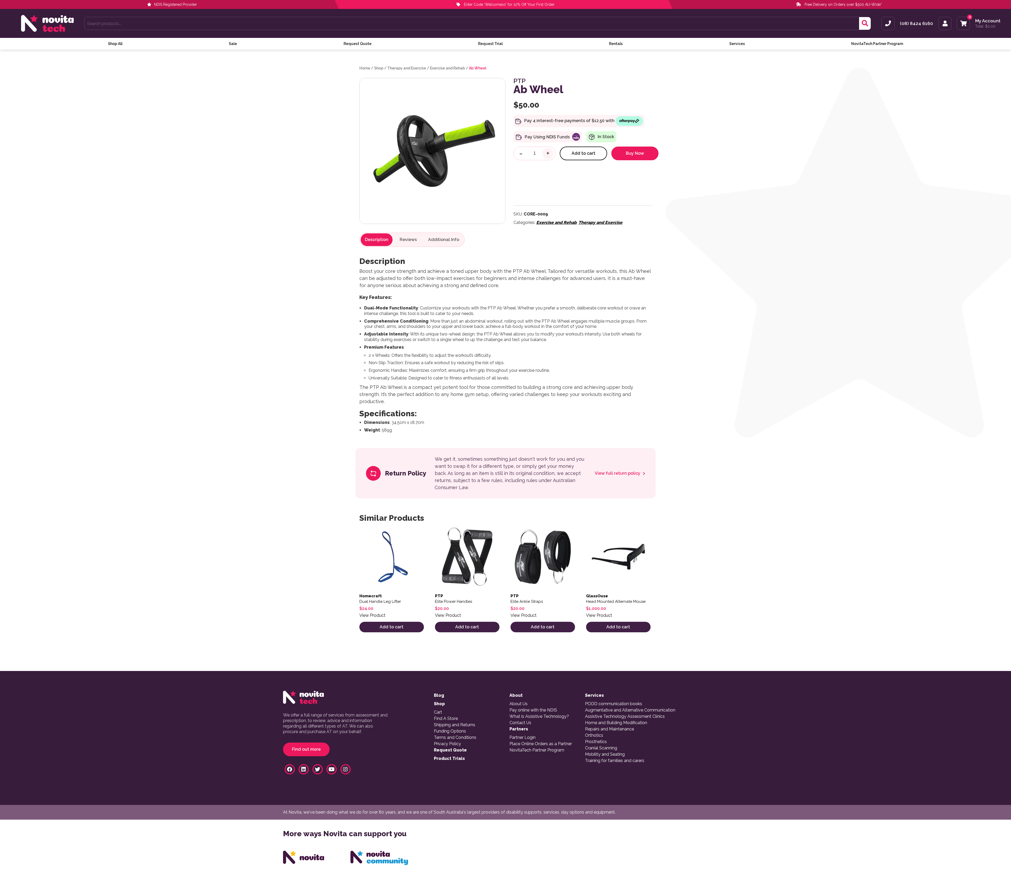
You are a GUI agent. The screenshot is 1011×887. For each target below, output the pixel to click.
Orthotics (594, 735)
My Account (987, 21)
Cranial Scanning (601, 748)
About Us (518, 704)
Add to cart (583, 153)
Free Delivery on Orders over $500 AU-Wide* (843, 4)
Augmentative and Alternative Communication (630, 710)
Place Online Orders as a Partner (540, 744)
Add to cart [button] (391, 626)
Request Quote (357, 44)
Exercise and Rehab (447, 68)
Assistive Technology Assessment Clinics (625, 716)
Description (376, 240)
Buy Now (635, 153)
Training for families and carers (614, 761)
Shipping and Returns (454, 725)
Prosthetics (596, 742)
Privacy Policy (447, 744)
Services (737, 44)
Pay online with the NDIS (533, 710)
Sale (233, 44)
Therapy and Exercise (406, 68)
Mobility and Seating (605, 754)
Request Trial (490, 44)
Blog (439, 695)
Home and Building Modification (616, 723)
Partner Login (522, 737)
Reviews (408, 240)
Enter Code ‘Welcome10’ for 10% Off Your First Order (508, 4)
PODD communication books (613, 704)
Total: (985, 26)
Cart (438, 712)
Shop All (115, 44)
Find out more (306, 749)
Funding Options (450, 731)
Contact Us (520, 723)
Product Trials (449, 758)
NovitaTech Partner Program (877, 44)
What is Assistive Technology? (539, 716)
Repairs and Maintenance (609, 729)
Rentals (616, 44)
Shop (378, 68)
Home (364, 68)
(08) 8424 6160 (916, 23)
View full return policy (618, 473)
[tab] (377, 239)
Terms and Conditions (455, 737)
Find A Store (446, 718)
